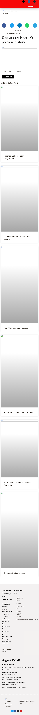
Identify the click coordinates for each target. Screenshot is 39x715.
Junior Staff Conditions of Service (19, 412)
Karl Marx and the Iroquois (16, 328)
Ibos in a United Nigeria (14, 573)
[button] (4, 4)
